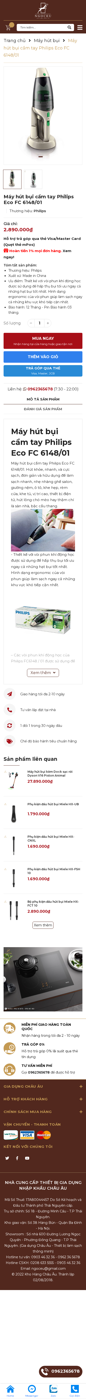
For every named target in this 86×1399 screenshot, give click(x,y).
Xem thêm (43, 925)
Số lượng (12, 323)
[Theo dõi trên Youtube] (27, 1158)
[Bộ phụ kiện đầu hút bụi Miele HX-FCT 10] (14, 910)
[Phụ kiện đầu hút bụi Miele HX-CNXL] (14, 845)
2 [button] (45, 156)
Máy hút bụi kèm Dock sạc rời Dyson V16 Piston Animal (50, 774)
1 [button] (40, 156)
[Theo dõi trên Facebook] (17, 1158)
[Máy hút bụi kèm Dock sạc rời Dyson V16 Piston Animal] (14, 780)
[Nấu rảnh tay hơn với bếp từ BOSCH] (43, 979)
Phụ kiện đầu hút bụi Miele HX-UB (53, 804)
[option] (43, 115)
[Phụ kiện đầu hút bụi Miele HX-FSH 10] (14, 877)
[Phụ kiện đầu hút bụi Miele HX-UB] (14, 812)
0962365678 (40, 389)
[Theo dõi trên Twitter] (7, 1158)
